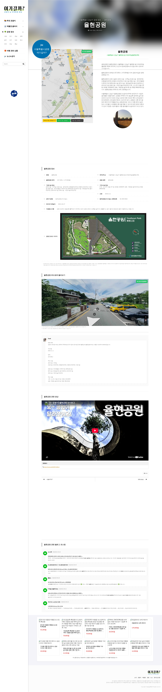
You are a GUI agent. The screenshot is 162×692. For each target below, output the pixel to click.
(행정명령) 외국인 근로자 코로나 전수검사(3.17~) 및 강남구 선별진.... (65, 556)
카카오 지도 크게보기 (49, 120)
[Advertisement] (14, 77)
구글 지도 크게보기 (76, 120)
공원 (148, 677)
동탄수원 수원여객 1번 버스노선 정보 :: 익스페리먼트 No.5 (62, 569)
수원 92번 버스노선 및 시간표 (55, 606)
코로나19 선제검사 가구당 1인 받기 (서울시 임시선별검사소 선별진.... (65, 593)
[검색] (23, 64)
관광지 (139, 677)
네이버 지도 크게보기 (62, 120)
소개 (135, 677)
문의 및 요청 (157, 677)
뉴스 (151, 677)
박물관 (144, 677)
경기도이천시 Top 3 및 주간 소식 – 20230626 (59, 582)
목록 (146, 473)
